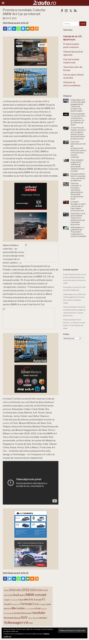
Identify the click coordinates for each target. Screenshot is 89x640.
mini (26, 609)
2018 (10, 595)
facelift (7, 604)
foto (36, 604)
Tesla (30, 618)
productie (19, 613)
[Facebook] (5, 29)
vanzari (42, 617)
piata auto (44, 609)
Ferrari (14, 604)
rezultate (38, 613)
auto (22, 595)
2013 (33, 590)
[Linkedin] (14, 29)
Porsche (7, 613)
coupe (7, 600)
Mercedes (18, 608)
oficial (37, 608)
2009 (6, 590)
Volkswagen (13, 623)
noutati (31, 609)
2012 (25, 590)
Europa (37, 599)
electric (29, 599)
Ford (18, 604)
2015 (45, 590)
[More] (37, 29)
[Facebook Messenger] (23, 29)
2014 (40, 590)
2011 (19, 590)
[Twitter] (10, 29)
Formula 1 (27, 604)
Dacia (20, 600)
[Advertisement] (76, 253)
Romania (9, 617)
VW (26, 622)
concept (40, 595)
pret (11, 613)
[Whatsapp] (19, 29)
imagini (42, 604)
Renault (27, 613)
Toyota (35, 618)
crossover (14, 600)
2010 (12, 590)
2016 (6, 595)
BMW (29, 595)
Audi (16, 595)
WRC (31, 623)
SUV (24, 617)
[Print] (32, 29)
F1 (43, 599)
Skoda (17, 618)
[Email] (28, 29)
